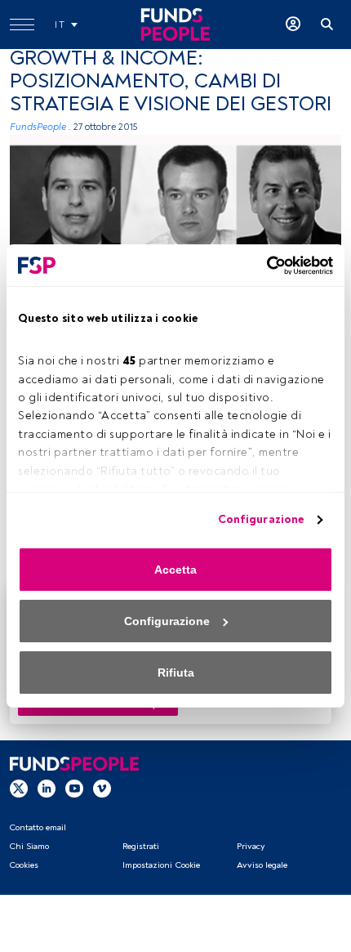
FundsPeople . (40, 127)
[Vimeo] (102, 788)
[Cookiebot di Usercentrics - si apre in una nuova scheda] (261, 265)
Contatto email (37, 827)
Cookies (23, 865)
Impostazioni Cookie (161, 865)
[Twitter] (19, 788)
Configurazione (261, 519)
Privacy (250, 846)
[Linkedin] (47, 788)
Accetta (175, 569)
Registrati (140, 846)
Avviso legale (262, 865)
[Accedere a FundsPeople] (293, 24)
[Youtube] (74, 788)
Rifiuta (176, 672)
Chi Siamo (29, 846)
